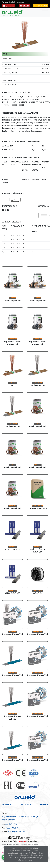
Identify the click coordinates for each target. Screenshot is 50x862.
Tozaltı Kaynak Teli (37, 425)
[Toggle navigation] (45, 13)
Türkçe (5, 2)
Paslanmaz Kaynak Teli (12, 633)
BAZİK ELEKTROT (12, 592)
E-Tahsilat (10, 6)
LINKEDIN (44, 805)
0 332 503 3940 (10, 828)
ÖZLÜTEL (37, 592)
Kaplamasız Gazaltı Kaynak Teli (12, 341)
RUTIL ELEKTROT (12, 548)
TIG (12, 384)
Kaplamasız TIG (38, 384)
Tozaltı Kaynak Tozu (37, 507)
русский (20, 2)
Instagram (26, 805)
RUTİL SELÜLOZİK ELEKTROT (38, 549)
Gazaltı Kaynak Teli (12, 299)
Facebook (6, 805)
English (12, 2)
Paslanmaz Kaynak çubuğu (12, 716)
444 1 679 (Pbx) (10, 824)
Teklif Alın (24, 6)
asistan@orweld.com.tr (14, 831)
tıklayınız (28, 860)
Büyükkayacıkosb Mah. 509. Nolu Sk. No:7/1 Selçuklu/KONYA (20, 818)
